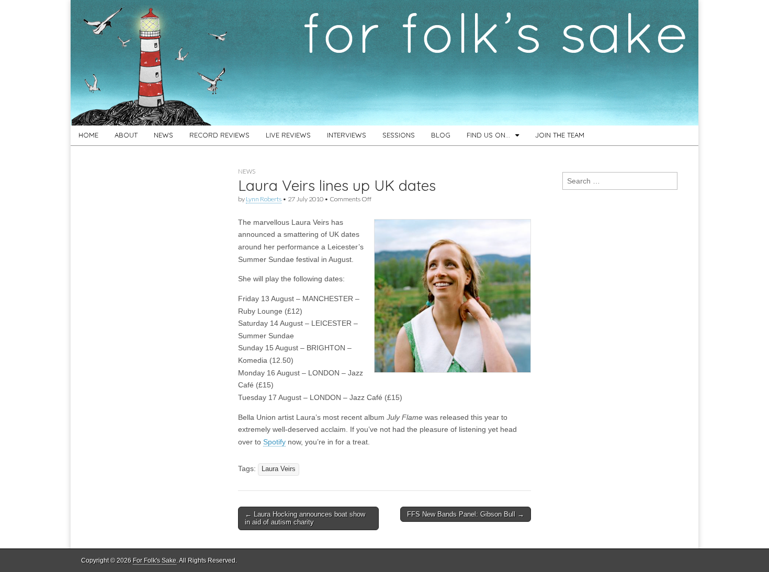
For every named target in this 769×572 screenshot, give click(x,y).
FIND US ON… (488, 135)
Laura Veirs (279, 469)
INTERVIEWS (346, 135)
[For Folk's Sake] (384, 62)
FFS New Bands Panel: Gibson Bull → (465, 514)
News (246, 171)
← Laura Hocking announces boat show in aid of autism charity (305, 518)
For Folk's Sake (154, 560)
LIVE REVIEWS (288, 135)
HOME (88, 135)
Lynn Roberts (263, 199)
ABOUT (126, 135)
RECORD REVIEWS (219, 135)
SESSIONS (398, 135)
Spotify (274, 442)
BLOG (440, 135)
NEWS (163, 135)
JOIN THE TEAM (559, 135)
